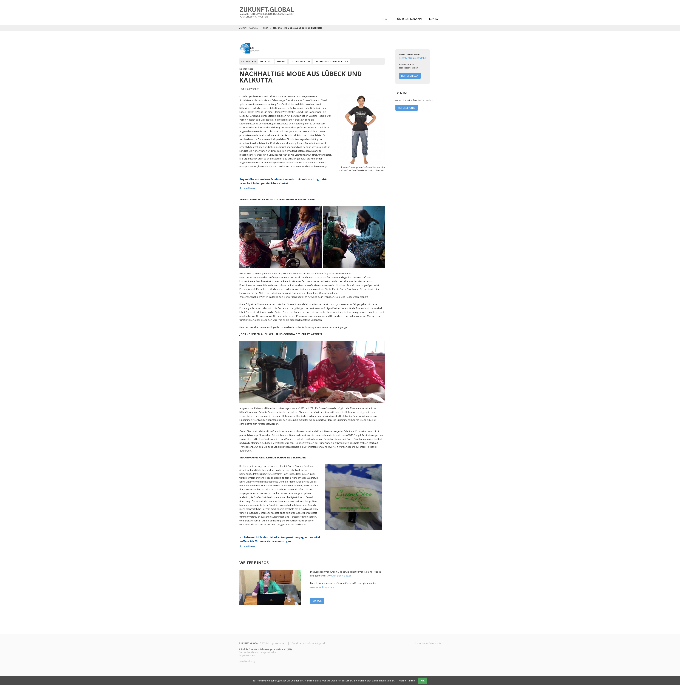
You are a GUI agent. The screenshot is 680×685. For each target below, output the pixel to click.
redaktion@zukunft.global (312, 643)
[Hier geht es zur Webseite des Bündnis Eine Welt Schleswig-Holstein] (250, 48)
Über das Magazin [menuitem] (409, 19)
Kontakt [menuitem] (435, 19)
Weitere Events (406, 107)
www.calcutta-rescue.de (323, 587)
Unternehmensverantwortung (331, 61)
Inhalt (265, 27)
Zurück (317, 600)
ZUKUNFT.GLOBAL (248, 27)
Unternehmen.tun (300, 61)
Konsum (281, 61)
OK (422, 680)
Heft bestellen (409, 75)
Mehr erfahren (407, 680)
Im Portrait (265, 61)
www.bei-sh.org (247, 661)
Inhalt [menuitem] (385, 19)
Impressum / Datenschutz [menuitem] (428, 643)
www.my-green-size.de (339, 575)
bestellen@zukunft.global (413, 57)
